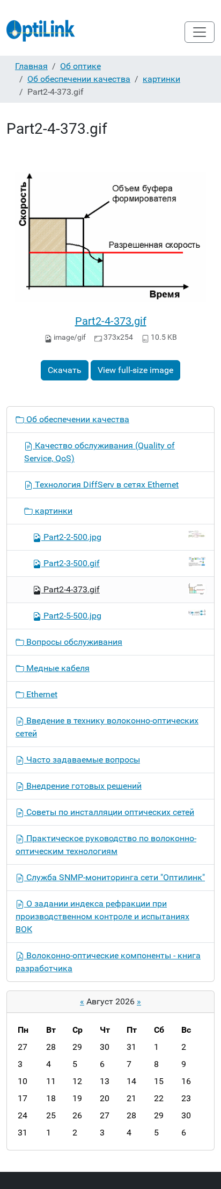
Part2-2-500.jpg (72, 537)
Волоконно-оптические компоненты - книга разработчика (108, 961)
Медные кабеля (57, 668)
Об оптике (80, 66)
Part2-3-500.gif (71, 563)
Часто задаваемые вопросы (82, 759)
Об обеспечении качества (78, 79)
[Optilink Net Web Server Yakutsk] (41, 32)
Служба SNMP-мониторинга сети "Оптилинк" (114, 877)
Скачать (65, 370)
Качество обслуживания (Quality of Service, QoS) (99, 451)
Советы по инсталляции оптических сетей (109, 812)
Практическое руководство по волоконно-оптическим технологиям (106, 844)
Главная (31, 66)
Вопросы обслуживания (73, 642)
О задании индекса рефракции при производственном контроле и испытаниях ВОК (102, 916)
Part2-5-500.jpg (72, 616)
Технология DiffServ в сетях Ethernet (106, 484)
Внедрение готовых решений (83, 786)
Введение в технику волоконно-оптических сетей (107, 726)
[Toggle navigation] (200, 32)
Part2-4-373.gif (110, 321)
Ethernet (40, 694)
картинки (161, 79)
